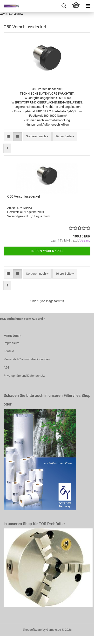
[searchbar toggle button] (64, 6)
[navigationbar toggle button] (88, 6)
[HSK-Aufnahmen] (9, 6)
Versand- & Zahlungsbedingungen (27, 359)
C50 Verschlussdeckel (23, 196)
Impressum (11, 343)
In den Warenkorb (47, 251)
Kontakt (9, 351)
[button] (8, 136)
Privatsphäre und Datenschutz (24, 375)
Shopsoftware (32, 629)
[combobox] (37, 136)
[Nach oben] (81, 629)
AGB (7, 367)
